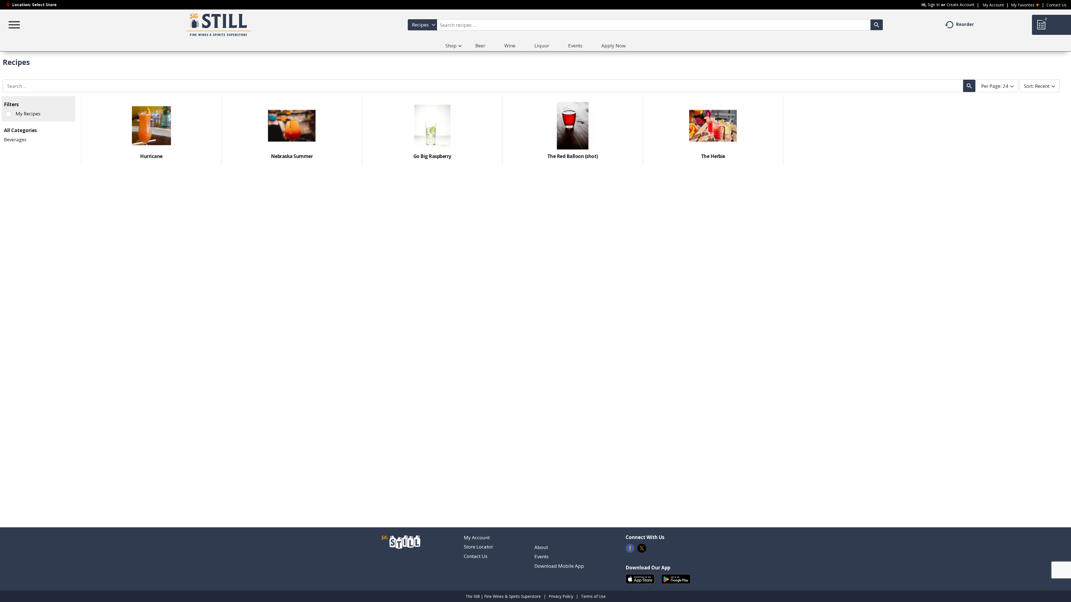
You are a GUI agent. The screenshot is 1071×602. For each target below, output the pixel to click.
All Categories (20, 130)
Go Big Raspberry (432, 156)
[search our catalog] (876, 25)
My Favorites (1022, 5)
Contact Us (1056, 5)
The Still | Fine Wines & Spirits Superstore (503, 596)
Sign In (934, 4)
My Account (993, 5)
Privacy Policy (561, 596)
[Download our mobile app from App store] (640, 578)
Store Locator (478, 546)
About (541, 547)
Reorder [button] (965, 24)
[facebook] (630, 550)
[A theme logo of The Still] (219, 25)
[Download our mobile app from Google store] (676, 578)
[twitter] (641, 550)
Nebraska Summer (292, 156)
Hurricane (151, 156)
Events (541, 556)
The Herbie (713, 156)
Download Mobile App (559, 566)
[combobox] (422, 24)
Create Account (960, 4)
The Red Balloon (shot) (572, 156)
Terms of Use (593, 596)
